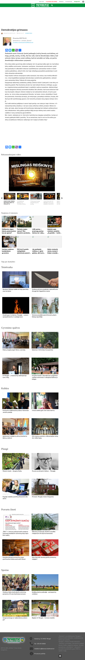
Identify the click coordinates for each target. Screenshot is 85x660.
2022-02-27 (21, 33)
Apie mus (41, 1)
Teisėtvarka (7, 267)
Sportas (5, 570)
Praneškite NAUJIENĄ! (51, 1)
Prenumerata (68, 1)
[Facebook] (83, 2)
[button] (33, 5)
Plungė (4, 448)
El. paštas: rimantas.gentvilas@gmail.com (23, 42)
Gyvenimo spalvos (10, 327)
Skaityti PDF (77, 1)
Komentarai (28, 33)
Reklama (61, 1)
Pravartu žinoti (8, 509)
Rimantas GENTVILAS (9, 33)
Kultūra (5, 388)
